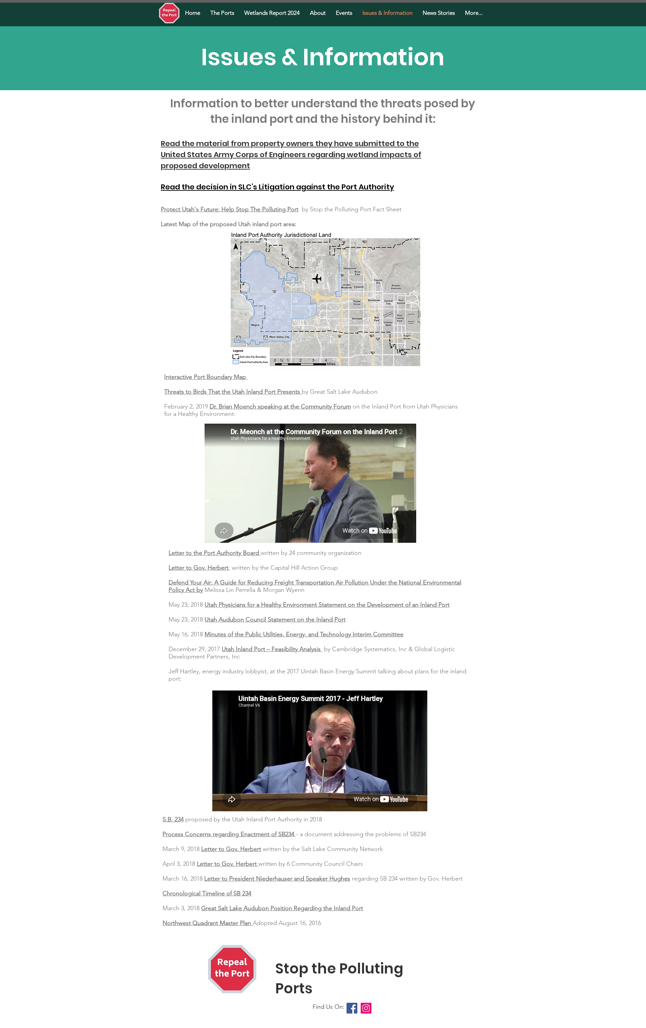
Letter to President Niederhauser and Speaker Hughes (277, 878)
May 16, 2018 (187, 634)
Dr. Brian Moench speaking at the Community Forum (280, 406)
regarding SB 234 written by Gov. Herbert (406, 878)
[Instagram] (366, 1008)
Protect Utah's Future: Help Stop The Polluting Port (229, 209)
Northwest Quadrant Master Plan (207, 923)
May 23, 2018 (187, 604)
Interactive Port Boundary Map (205, 377)
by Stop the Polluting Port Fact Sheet (351, 209)
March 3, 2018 (182, 908)
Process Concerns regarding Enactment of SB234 (228, 834)
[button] (222, 13)
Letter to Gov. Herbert (198, 567)
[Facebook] (352, 1008)
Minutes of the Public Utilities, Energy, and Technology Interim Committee (304, 634)
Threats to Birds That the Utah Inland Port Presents (232, 391)
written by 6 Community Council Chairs (310, 863)
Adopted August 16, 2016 (287, 923)
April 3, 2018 (180, 863)
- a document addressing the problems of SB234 (361, 834)
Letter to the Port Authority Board (214, 553)
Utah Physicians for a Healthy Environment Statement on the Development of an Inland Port (327, 604)
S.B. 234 (173, 819)
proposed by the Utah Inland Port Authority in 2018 (253, 819)
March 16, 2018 (183, 878)
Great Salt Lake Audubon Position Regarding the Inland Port (282, 908)
